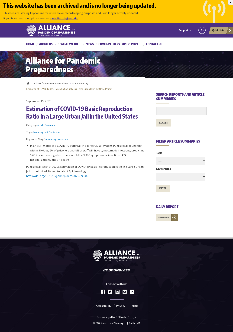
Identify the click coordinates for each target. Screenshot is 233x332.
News (90, 44)
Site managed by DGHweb (111, 316)
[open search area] (202, 30)
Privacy (120, 306)
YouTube (126, 291)
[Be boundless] (116, 270)
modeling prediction (57, 138)
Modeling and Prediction (46, 131)
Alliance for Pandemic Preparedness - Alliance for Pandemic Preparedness (52, 30)
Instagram (118, 291)
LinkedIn (133, 291)
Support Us (185, 30)
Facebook (104, 291)
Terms (134, 306)
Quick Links (218, 30)
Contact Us (154, 44)
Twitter (111, 291)
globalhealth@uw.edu (64, 18)
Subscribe (163, 217)
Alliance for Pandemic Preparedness (51, 83)
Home (30, 44)
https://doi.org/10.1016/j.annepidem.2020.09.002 (57, 176)
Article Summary (80, 83)
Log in (134, 316)
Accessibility (103, 306)
